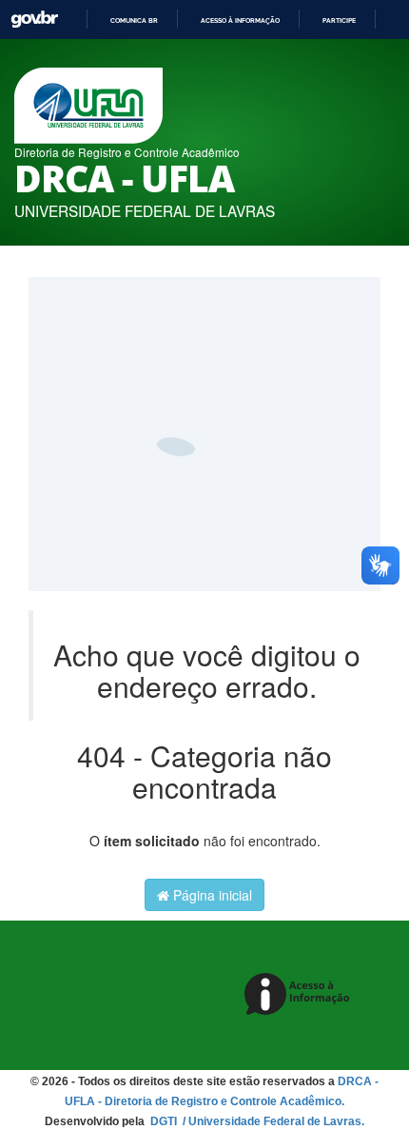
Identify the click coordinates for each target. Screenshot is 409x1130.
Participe (339, 20)
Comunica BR (134, 20)
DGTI (165, 1121)
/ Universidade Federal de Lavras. (272, 1121)
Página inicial (210, 894)
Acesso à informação (240, 20)
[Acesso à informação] (300, 995)
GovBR (34, 19)
